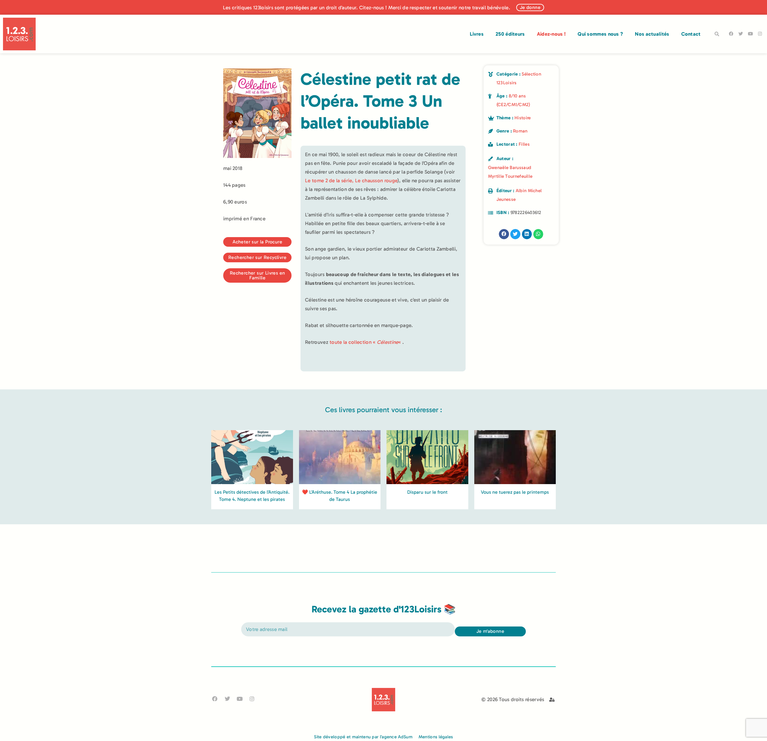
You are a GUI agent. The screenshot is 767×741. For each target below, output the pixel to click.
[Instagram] (760, 34)
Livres (477, 34)
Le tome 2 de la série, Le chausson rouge (351, 180)
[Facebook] (731, 34)
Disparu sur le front (427, 492)
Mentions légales (436, 737)
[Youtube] (750, 34)
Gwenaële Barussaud (509, 167)
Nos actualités (652, 34)
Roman (520, 131)
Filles (524, 144)
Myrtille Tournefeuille (510, 176)
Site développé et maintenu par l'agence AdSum (363, 737)
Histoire (522, 118)
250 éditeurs (510, 34)
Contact (691, 34)
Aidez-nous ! (551, 34)
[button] (717, 34)
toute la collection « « (366, 342)
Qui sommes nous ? (600, 34)
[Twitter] (741, 34)
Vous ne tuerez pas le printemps (515, 492)
